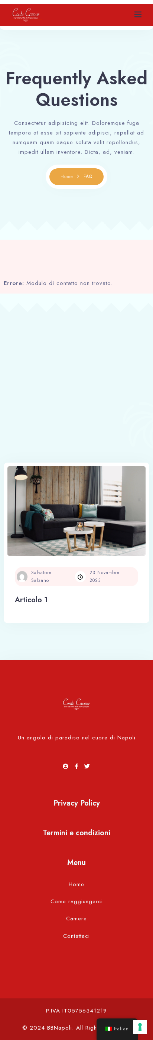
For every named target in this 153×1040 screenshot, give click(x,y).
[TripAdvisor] (67, 766)
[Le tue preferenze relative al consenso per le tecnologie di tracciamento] (140, 1027)
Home (67, 176)
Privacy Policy (76, 803)
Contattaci (76, 936)
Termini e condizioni (76, 832)
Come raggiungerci (77, 901)
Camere (76, 918)
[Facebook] (78, 766)
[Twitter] (87, 766)
